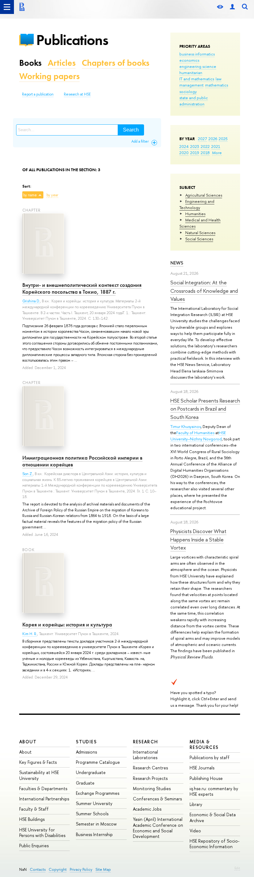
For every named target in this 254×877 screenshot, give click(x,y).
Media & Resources (204, 744)
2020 (184, 152)
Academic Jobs (147, 809)
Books (30, 62)
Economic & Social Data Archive (213, 817)
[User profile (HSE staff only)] (232, 7)
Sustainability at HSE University (39, 775)
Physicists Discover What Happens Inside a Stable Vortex (198, 539)
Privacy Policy (81, 869)
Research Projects (150, 778)
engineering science (197, 66)
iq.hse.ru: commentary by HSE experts (214, 791)
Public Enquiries (34, 845)
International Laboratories (145, 754)
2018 (205, 152)
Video (195, 831)
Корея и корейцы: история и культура (67, 624)
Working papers (49, 76)
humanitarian (190, 72)
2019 (194, 152)
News (176, 263)
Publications (72, 39)
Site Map (103, 869)
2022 (205, 146)
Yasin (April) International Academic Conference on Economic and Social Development (158, 827)
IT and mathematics (196, 79)
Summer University (94, 803)
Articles (62, 62)
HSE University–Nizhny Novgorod (198, 436)
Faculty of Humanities (195, 432)
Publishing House (206, 778)
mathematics (216, 85)
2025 (223, 138)
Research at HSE (77, 94)
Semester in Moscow (96, 824)
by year (52, 195)
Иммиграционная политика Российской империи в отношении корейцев (82, 461)
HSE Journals (202, 768)
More (217, 152)
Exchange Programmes (97, 793)
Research (145, 742)
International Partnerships (44, 799)
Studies (86, 742)
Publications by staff (210, 757)
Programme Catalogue (98, 762)
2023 (194, 146)
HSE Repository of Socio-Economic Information (214, 843)
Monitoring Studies (152, 788)
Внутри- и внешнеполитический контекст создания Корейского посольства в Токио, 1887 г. (82, 288)
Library (196, 804)
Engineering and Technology (196, 204)
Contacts (38, 869)
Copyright (58, 869)
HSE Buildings (32, 819)
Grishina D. (31, 301)
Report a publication (38, 94)
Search (131, 129)
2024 (184, 146)
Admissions (86, 752)
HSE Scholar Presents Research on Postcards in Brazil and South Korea (205, 409)
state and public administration (193, 101)
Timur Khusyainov (185, 426)
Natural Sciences (200, 232)
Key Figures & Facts (38, 762)
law (218, 79)
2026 (212, 138)
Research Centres (150, 768)
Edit (237, 868)
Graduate (85, 783)
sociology (188, 91)
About (28, 742)
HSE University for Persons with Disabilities (42, 832)
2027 (202, 138)
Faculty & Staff (34, 809)
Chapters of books (115, 62)
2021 (215, 146)
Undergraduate (91, 772)
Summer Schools (92, 814)
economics (189, 60)
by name (30, 195)
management (191, 85)
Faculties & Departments (43, 788)
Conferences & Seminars (157, 799)
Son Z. (27, 473)
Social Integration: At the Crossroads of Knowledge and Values (204, 290)
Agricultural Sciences (203, 195)
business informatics (197, 54)
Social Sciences (199, 239)
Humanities (195, 213)
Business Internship (94, 834)
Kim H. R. (29, 633)
